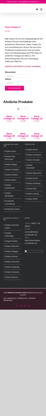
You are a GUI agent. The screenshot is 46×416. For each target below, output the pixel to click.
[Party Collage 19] (37, 126)
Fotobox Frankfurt (12, 169)
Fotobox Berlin (32, 150)
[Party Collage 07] (23, 109)
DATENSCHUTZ (22, 298)
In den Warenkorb (14, 88)
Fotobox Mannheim (33, 173)
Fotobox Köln (31, 189)
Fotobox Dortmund (33, 155)
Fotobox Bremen (11, 256)
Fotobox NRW (31, 199)
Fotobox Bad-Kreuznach (10, 158)
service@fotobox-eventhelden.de (29, 2)
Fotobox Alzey (10, 151)
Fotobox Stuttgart (11, 251)
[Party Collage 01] (23, 126)
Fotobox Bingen (11, 164)
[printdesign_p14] (23, 18)
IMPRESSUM (11, 298)
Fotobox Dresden (33, 160)
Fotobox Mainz (10, 180)
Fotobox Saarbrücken (10, 186)
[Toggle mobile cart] (37, 9)
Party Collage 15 (36, 117)
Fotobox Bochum (11, 277)
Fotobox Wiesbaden (9, 194)
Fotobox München (12, 246)
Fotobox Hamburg (33, 183)
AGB (4, 298)
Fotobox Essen (32, 178)
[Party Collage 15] (37, 109)
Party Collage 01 (23, 134)
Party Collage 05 (9, 134)
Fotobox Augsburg (12, 267)
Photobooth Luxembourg (10, 202)
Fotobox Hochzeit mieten (12, 226)
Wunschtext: (10, 72)
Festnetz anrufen (12, 2)
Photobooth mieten (12, 209)
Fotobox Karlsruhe (12, 272)
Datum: (8, 79)
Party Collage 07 (23, 117)
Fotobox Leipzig (32, 194)
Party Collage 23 (9, 117)
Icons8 (24, 295)
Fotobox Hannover (12, 262)
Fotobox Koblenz (11, 175)
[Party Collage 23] (9, 109)
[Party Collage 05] (9, 126)
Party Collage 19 (36, 134)
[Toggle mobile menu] (41, 9)
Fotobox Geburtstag (9, 234)
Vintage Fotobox (11, 241)
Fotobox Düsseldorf (30, 166)
